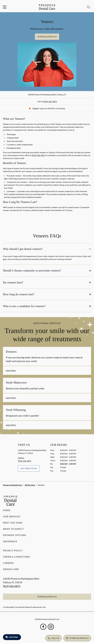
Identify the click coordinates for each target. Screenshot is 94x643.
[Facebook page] (43, 627)
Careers (8, 563)
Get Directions (28, 468)
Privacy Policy (13, 550)
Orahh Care (11, 569)
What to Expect (13, 529)
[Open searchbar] (88, 7)
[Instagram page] (51, 627)
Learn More (11, 370)
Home (6, 510)
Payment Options (14, 535)
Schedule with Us (47, 36)
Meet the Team (12, 522)
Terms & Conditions (16, 556)
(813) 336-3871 (50, 101)
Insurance (10, 541)
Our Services (11, 516)
